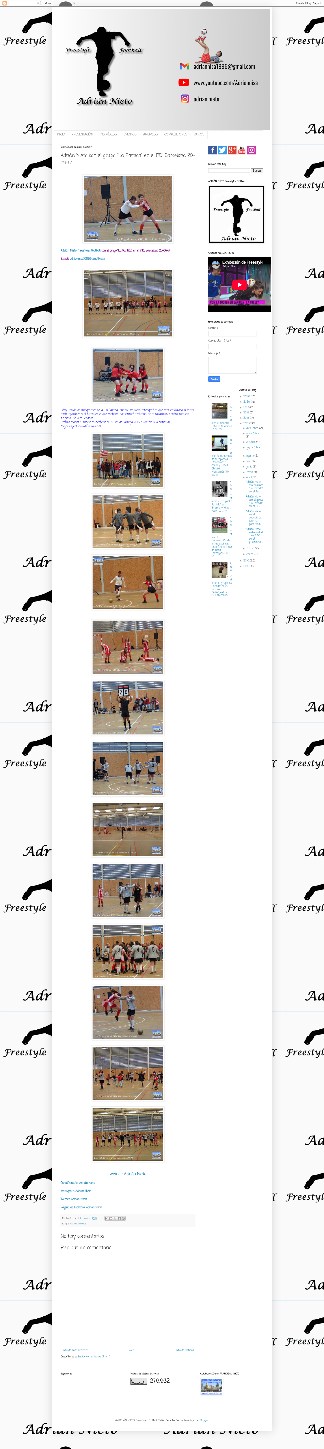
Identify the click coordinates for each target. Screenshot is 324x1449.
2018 (246, 418)
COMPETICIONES (175, 134)
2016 (246, 561)
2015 (246, 566)
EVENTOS (130, 134)
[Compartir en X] (115, 1218)
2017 (246, 424)
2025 (247, 402)
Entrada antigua (184, 1350)
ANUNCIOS (150, 134)
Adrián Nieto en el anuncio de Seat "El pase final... (254, 518)
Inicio (131, 1350)
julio (249, 462)
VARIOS (199, 134)
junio (249, 467)
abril (249, 478)
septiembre (253, 448)
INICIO (61, 134)
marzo (250, 549)
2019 (246, 413)
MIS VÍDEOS (108, 134)
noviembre (252, 433)
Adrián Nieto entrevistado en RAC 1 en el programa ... (254, 535)
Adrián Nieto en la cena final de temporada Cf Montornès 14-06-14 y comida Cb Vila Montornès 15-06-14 (222, 456)
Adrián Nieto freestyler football (81, 250)
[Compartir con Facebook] (119, 1218)
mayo (250, 472)
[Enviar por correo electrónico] (106, 1218)
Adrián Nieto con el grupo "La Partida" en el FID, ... (254, 501)
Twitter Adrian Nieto (74, 1199)
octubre (251, 442)
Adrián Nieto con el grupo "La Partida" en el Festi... (254, 487)
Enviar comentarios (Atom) (94, 1357)
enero (250, 554)
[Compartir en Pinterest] (123, 1218)
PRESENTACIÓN (82, 134)
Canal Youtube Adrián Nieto (78, 1183)
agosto (250, 456)
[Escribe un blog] (111, 1218)
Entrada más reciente (75, 1350)
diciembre (252, 428)
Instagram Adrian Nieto (76, 1191)
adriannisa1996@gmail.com (87, 259)
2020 (246, 407)
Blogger (203, 1421)
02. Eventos (80, 1224)
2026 (247, 397)
